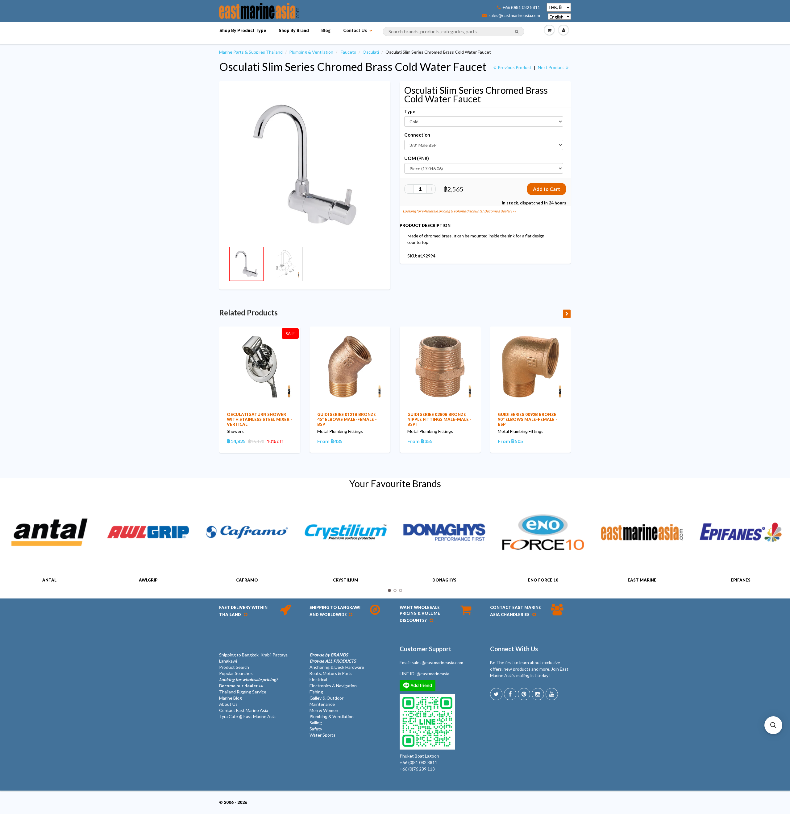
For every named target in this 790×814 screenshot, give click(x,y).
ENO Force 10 (543, 580)
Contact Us (355, 30)
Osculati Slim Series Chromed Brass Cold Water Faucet (352, 66)
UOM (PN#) (416, 158)
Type (409, 111)
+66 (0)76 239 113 (417, 768)
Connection (417, 135)
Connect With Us (514, 648)
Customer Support (425, 648)
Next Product (551, 67)
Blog (326, 30)
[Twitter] (496, 694)
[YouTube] (552, 694)
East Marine (642, 580)
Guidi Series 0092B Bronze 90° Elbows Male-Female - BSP (527, 419)
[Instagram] (538, 694)
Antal (49, 580)
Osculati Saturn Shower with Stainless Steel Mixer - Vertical (259, 419)
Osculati (371, 52)
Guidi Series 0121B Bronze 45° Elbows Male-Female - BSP (347, 419)
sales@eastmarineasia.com (514, 15)
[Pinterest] (524, 694)
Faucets (348, 52)
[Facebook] (510, 694)
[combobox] (453, 31)
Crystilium (345, 580)
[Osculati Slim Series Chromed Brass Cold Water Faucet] (305, 165)
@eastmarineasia (433, 673)
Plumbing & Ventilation (311, 52)
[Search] (517, 32)
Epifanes (740, 580)
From (330, 441)
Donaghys (444, 580)
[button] (773, 725)
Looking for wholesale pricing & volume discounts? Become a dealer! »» (459, 211)
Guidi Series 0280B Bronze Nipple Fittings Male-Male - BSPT (439, 419)
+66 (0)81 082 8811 (521, 7)
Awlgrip (148, 580)
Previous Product (514, 67)
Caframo (247, 580)
